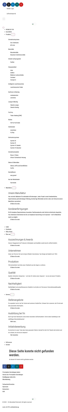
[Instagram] (9, 4)
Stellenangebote (15, 299)
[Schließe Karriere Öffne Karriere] (12, 294)
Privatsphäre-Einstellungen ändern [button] (11, 372)
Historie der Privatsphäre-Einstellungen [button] (12, 374)
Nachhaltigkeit (15, 283)
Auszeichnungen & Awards (20, 239)
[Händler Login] (4, 10)
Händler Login (10, 8)
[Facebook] (4, 4)
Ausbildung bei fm (16, 313)
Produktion (13, 261)
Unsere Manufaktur (17, 193)
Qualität (12, 272)
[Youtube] (21, 4)
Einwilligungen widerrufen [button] (8, 377)
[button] (3, 19)
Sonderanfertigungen (18, 209)
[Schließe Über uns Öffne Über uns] (13, 234)
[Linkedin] (13, 4)
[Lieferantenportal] (4, 14)
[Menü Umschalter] (3, 27)
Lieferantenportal (11, 13)
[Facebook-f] (4, 366)
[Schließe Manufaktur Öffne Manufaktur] (14, 187)
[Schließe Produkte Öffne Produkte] (13, 34)
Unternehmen (14, 250)
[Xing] (17, 4)
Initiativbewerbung (16, 326)
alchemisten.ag (15, 407)
